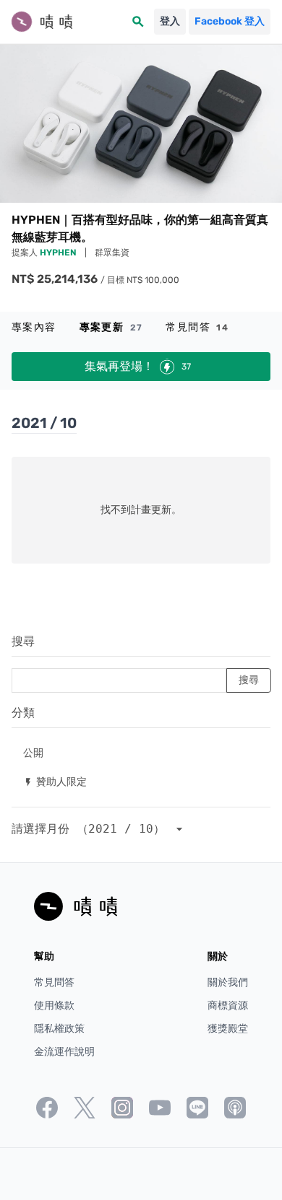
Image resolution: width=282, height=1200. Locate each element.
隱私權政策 (59, 1028)
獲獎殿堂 (228, 1028)
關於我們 (228, 982)
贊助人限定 (55, 781)
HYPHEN (59, 253)
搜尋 (23, 641)
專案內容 (34, 327)
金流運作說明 (64, 1052)
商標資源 (228, 1005)
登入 (170, 21)
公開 (33, 752)
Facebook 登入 (230, 21)
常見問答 (197, 327)
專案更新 (111, 327)
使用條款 (54, 1005)
